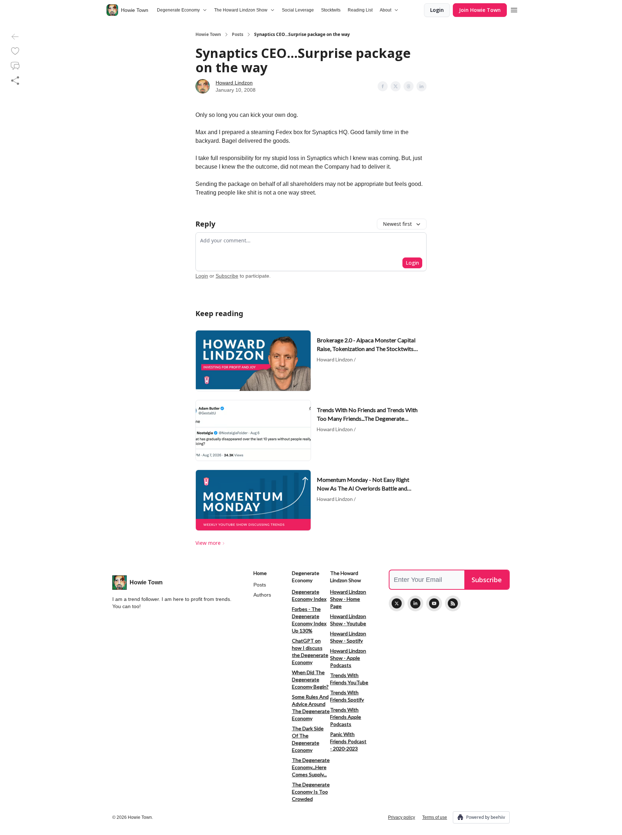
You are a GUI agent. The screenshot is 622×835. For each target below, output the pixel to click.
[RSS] (453, 603)
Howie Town (208, 34)
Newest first (397, 223)
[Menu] (514, 9)
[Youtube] (434, 603)
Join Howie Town (480, 9)
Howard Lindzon (234, 83)
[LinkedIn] (415, 603)
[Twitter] (397, 603)
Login (437, 9)
